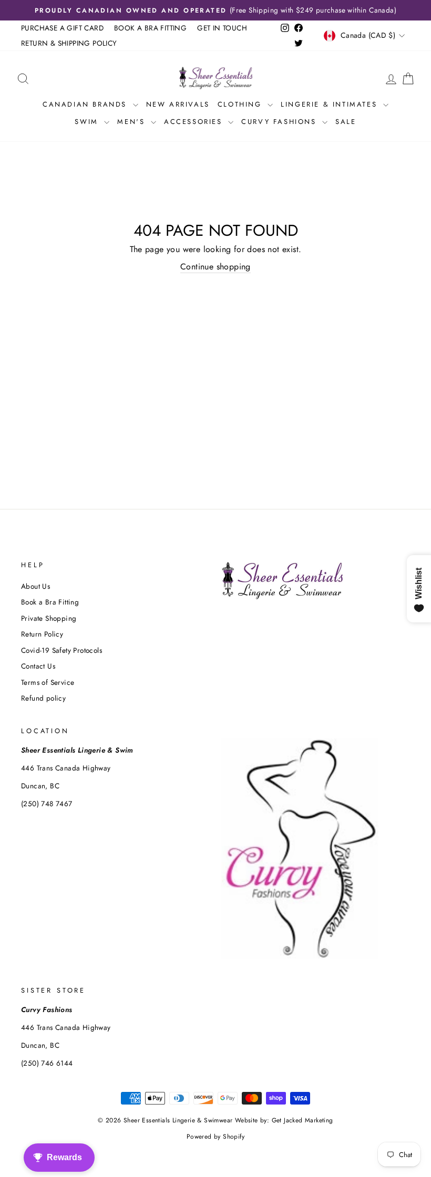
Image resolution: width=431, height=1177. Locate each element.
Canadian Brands (86, 104)
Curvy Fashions (280, 122)
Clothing (241, 104)
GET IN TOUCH (222, 28)
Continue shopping (215, 267)
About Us (35, 586)
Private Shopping (48, 618)
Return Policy (42, 634)
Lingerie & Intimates (331, 104)
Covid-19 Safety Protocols (61, 650)
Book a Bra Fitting (50, 602)
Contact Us (38, 666)
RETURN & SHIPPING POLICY (69, 43)
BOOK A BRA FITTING (150, 28)
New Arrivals (178, 104)
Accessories (194, 122)
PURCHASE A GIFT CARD (62, 28)
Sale (345, 122)
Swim (88, 122)
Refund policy (43, 698)
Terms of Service (47, 682)
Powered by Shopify (215, 1136)
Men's (132, 122)
